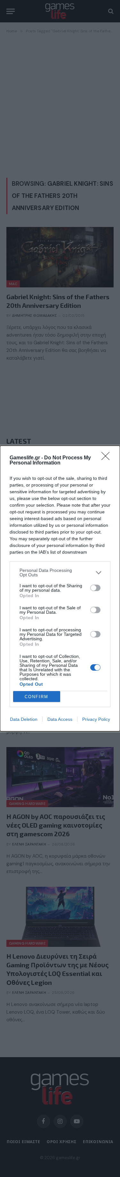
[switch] (95, 588)
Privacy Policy (96, 719)
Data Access (59, 719)
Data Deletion (23, 719)
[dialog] (60, 588)
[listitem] (60, 572)
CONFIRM (36, 696)
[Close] (107, 458)
